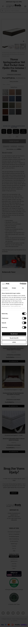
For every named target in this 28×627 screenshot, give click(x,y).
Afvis (14, 342)
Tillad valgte (14, 338)
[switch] (24, 318)
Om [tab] (23, 288)
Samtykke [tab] (5, 288)
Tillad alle (14, 333)
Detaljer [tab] (14, 288)
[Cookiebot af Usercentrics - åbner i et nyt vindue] (20, 284)
